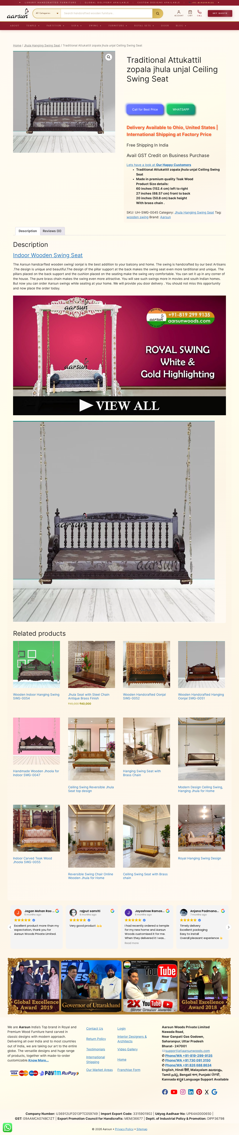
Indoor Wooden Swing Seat (48, 255)
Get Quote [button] (220, 13)
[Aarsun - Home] (18, 13)
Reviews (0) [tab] (52, 231)
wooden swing (137, 217)
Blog (181, 25)
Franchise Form (128, 1070)
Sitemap (141, 1129)
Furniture (118, 25)
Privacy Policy (124, 1129)
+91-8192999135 (202, 3)
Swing (95, 25)
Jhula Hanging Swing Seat (42, 45)
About (15, 25)
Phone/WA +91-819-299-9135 (188, 1056)
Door (165, 25)
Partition (56, 25)
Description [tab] (28, 231)
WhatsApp (181, 109)
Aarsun (165, 217)
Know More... (38, 1060)
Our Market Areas (99, 1070)
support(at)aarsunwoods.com (187, 1051)
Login (121, 1028)
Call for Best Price (145, 109)
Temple (33, 25)
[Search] (157, 13)
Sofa (77, 25)
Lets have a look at (159, 165)
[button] (108, 57)
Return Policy (96, 1039)
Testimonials (95, 1049)
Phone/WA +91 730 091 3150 (188, 1060)
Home (17, 45)
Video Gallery (127, 1049)
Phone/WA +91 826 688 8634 (188, 1065)
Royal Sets (144, 25)
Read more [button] (76, 943)
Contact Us (94, 1028)
